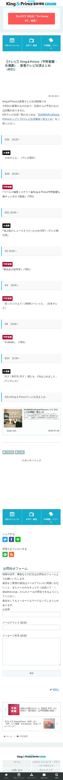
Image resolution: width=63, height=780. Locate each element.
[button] (56, 563)
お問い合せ (17, 770)
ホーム (17, 762)
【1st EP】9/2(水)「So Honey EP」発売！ (31, 18)
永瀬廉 (21, 452)
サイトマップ (46, 770)
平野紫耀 (9, 452)
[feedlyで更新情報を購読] (5, 554)
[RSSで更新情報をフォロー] (11, 554)
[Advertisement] (31, 83)
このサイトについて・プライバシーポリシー (46, 764)
